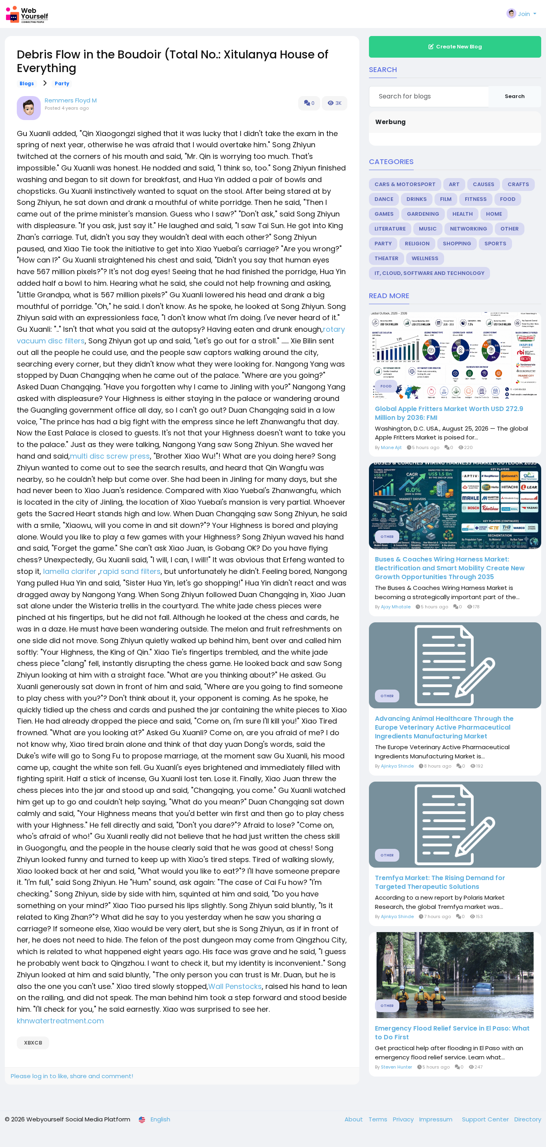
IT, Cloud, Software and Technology (429, 273)
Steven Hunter (396, 1067)
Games (384, 214)
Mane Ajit (391, 447)
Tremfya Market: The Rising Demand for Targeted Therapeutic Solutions (440, 882)
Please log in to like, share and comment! (72, 1076)
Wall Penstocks (235, 986)
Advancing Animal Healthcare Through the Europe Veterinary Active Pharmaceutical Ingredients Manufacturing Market (444, 727)
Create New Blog (459, 46)
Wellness (425, 258)
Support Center (486, 1119)
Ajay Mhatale (395, 607)
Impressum (436, 1119)
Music (428, 229)
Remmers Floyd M (71, 100)
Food (508, 199)
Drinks (417, 199)
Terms (379, 1119)
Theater (387, 258)
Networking (468, 229)
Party (62, 83)
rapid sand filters (130, 571)
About (355, 1119)
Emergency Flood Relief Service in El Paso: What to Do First (452, 1033)
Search (515, 96)
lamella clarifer (69, 571)
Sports (495, 243)
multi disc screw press (110, 456)
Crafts (518, 184)
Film (446, 199)
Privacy (404, 1119)
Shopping (457, 243)
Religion (417, 243)
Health (462, 214)
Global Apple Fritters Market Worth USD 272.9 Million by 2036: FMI (449, 413)
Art (454, 184)
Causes (483, 184)
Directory (527, 1119)
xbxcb (33, 1043)
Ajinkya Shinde (397, 766)
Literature (390, 229)
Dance (384, 199)
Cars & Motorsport (405, 184)
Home (494, 214)
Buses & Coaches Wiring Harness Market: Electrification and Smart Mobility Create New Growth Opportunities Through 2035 (450, 568)
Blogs (27, 83)
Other (509, 229)
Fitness (476, 199)
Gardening (423, 214)
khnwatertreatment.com (60, 1021)
